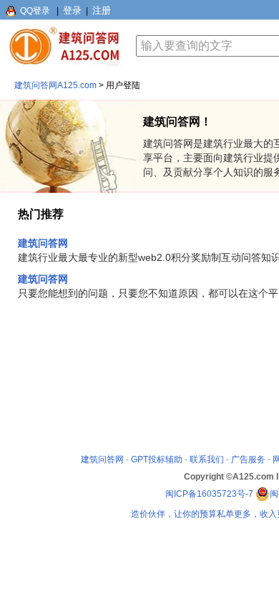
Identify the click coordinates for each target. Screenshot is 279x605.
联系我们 (207, 459)
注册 (101, 10)
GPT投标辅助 (156, 459)
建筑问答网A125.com (55, 85)
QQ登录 (35, 11)
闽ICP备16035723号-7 (209, 494)
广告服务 (248, 459)
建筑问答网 (43, 243)
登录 (72, 10)
